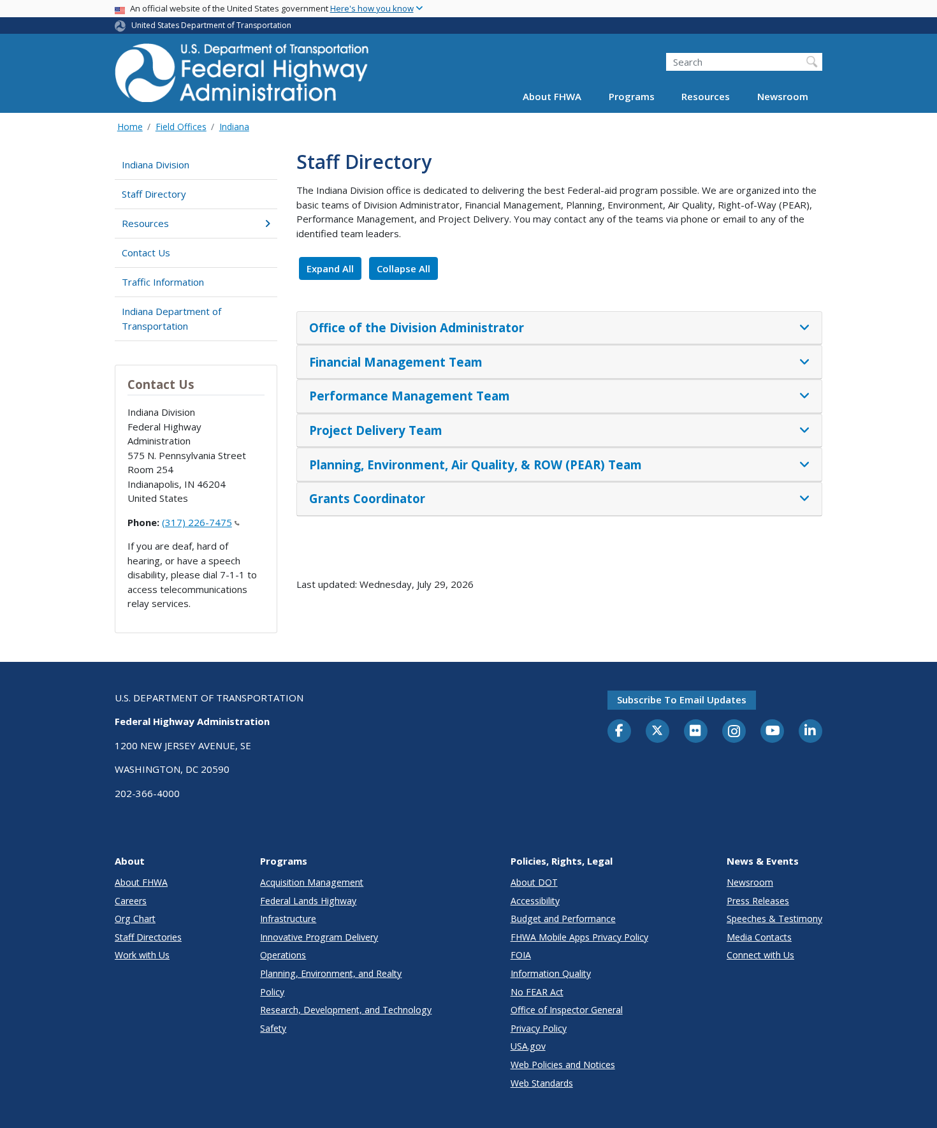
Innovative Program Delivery (319, 937)
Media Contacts (759, 937)
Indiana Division (155, 164)
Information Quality (551, 973)
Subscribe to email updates (681, 699)
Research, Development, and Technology (346, 1010)
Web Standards (542, 1083)
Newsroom (782, 97)
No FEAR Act (537, 992)
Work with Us (142, 955)
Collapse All (403, 268)
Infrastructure (288, 918)
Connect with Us (760, 955)
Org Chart (135, 918)
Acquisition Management (311, 882)
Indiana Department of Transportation (171, 318)
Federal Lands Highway (308, 901)
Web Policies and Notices (563, 1064)
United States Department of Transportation (211, 25)
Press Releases (758, 901)
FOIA (521, 955)
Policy (272, 992)
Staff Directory (154, 193)
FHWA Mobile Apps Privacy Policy (579, 937)
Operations (283, 955)
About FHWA (552, 97)
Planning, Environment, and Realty (331, 973)
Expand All (330, 268)
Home (130, 127)
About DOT (534, 882)
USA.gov (528, 1046)
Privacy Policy (539, 1028)
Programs (632, 97)
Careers (131, 901)
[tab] (559, 328)
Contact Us (146, 252)
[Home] (242, 76)
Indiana (234, 127)
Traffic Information (163, 281)
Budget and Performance (563, 918)
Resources (705, 97)
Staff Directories (148, 937)
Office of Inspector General (567, 1010)
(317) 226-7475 (197, 522)
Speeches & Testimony (774, 918)
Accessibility (535, 901)
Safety (273, 1028)
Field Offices (181, 127)
